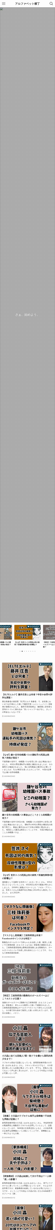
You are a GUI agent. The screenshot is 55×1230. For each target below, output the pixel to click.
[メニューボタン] (3, 3)
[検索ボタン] (51, 3)
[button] (22, 651)
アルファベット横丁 (27, 3)
